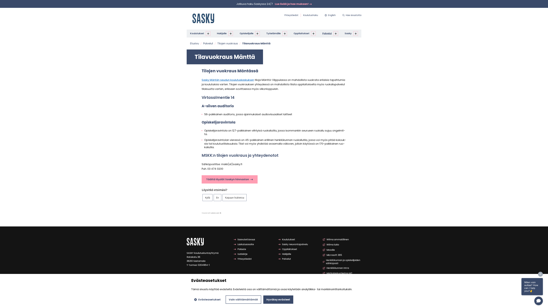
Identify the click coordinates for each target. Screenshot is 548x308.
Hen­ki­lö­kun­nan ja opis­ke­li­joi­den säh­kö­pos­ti (343, 262)
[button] (207, 197)
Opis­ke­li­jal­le (246, 33)
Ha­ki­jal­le (222, 33)
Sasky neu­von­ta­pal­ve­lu (295, 244)
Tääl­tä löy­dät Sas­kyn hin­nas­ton (227, 179)
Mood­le (331, 250)
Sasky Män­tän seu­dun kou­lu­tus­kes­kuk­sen (228, 80)
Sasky (348, 33)
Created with (210, 213)
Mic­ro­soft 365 (334, 255)
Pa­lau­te (241, 249)
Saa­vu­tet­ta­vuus (246, 239)
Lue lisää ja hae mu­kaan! (292, 4)
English (332, 15)
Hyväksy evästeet (278, 299)
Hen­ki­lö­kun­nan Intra (338, 268)
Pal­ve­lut (327, 33)
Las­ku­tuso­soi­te (245, 244)
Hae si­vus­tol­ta (353, 15)
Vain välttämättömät (243, 299)
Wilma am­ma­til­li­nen (338, 239)
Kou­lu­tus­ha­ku (310, 15)
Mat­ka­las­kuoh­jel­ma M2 (339, 273)
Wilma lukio (333, 244)
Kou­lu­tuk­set (197, 33)
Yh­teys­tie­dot (291, 15)
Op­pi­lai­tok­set (301, 33)
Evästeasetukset (209, 299)
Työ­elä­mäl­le (273, 33)
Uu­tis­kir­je (242, 254)
